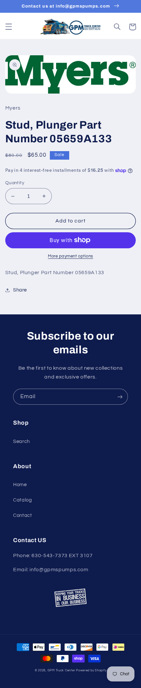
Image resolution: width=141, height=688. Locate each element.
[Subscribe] (120, 397)
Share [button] (20, 290)
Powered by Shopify (91, 670)
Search (21, 441)
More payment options (70, 256)
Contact (22, 515)
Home (20, 484)
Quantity (14, 183)
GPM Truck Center (61, 670)
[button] (8, 26)
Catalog (22, 500)
